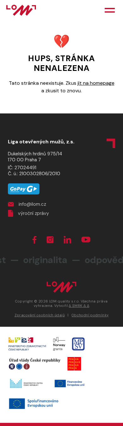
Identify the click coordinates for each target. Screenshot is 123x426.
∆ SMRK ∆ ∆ (79, 305)
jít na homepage (96, 83)
